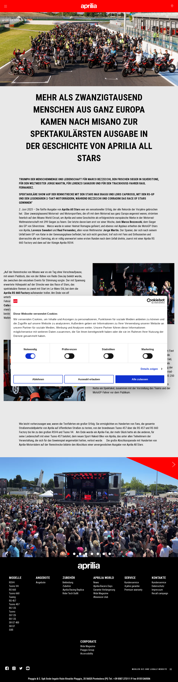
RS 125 (12, 608)
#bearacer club (100, 597)
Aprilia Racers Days (102, 586)
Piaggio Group (87, 650)
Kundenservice (131, 582)
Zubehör (67, 586)
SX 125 (12, 615)
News (96, 582)
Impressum (157, 589)
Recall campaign (160, 593)
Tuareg (12, 597)
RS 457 (12, 600)
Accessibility (86, 653)
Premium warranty (133, 589)
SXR (11, 629)
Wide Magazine (100, 593)
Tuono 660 (14, 593)
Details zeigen (149, 368)
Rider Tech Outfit (70, 593)
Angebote (41, 582)
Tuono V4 (13, 586)
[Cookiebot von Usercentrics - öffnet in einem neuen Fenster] (149, 301)
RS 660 (12, 589)
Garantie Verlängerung (104, 589)
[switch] (69, 356)
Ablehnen (38, 379)
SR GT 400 (14, 622)
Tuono (12, 611)
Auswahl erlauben (89, 379)
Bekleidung (68, 582)
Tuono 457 (14, 604)
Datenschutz (158, 586)
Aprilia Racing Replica (73, 589)
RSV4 (11, 582)
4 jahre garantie (132, 586)
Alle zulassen (140, 379)
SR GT (12, 626)
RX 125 (12, 618)
